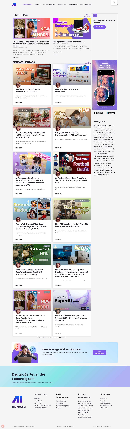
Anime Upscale (104, 135)
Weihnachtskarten (107, 139)
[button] (117, 4)
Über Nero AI (38, 401)
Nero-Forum (38, 403)
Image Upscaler (62, 4)
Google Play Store (106, 405)
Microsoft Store (105, 403)
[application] (39, 4)
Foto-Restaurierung (49, 4)
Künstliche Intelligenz (101, 137)
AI (94, 125)
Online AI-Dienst (27, 4)
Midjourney (98, 156)
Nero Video (82, 415)
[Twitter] (15, 407)
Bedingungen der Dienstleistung (102, 426)
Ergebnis (109, 170)
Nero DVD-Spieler (84, 410)
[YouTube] (24, 407)
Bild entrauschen (102, 144)
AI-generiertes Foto (107, 130)
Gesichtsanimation (105, 149)
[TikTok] (22, 407)
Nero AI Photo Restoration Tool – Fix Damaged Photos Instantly (71, 225)
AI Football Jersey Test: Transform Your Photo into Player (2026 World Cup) (71, 180)
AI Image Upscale (108, 133)
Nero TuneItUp (83, 412)
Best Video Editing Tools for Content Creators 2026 (27, 90)
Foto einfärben (98, 142)
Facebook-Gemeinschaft (42, 405)
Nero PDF (103, 398)
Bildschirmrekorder (85, 417)
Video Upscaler (73, 4)
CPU (95, 144)
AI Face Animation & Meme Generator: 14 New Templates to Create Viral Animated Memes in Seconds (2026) (29, 181)
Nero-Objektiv (110, 158)
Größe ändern (105, 168)
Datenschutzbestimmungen (65, 426)
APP (111, 135)
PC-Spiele (104, 165)
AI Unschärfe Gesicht (85, 406)
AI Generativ (98, 132)
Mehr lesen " (16, 57)
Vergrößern (109, 153)
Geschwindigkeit (99, 172)
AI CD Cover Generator (100, 128)
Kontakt (37, 398)
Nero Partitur (98, 163)
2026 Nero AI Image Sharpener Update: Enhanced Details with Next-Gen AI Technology (29, 271)
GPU (102, 151)
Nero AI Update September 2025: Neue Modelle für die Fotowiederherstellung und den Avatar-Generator (31, 44)
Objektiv (103, 154)
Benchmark (97, 139)
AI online (96, 135)
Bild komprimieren (109, 142)
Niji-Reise (106, 163)
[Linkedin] (20, 407)
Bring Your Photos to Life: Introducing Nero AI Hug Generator (71, 133)
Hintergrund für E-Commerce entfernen (68, 42)
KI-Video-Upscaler (84, 401)
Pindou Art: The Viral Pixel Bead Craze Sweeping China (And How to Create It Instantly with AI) (31, 226)
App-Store (103, 407)
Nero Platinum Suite (86, 4)
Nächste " (62, 337)
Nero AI (37, 4)
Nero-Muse (97, 161)
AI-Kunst (111, 125)
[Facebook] (13, 407)
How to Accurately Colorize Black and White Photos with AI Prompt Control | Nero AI (30, 134)
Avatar (111, 137)
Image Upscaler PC (84, 403)
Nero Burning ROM (99, 158)
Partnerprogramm (40, 407)
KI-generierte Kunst (102, 125)
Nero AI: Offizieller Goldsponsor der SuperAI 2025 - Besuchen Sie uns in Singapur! (71, 317)
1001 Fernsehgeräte (63, 406)
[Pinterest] (18, 407)
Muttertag (105, 156)
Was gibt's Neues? (101, 175)
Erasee (58, 408)
